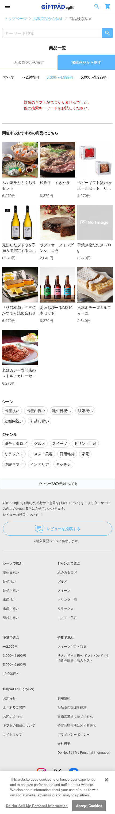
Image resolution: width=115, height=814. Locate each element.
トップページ (15, 18)
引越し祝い (11, 617)
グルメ (62, 581)
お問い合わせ (12, 716)
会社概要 (63, 743)
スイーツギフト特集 (71, 646)
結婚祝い (9, 581)
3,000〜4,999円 (60, 77)
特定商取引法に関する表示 (76, 725)
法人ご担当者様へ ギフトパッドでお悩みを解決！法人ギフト (83, 657)
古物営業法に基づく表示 (75, 716)
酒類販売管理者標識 (71, 707)
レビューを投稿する (63, 528)
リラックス (65, 608)
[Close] (106, 780)
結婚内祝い (11, 590)
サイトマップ (12, 734)
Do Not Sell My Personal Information (37, 805)
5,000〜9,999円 (94, 77)
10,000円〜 (11, 673)
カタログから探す (29, 62)
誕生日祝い (11, 572)
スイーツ (63, 590)
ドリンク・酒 (67, 599)
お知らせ (9, 698)
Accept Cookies (89, 805)
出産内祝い (11, 608)
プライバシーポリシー (73, 734)
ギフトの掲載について (19, 725)
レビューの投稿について (20, 514)
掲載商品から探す (48, 18)
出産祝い (9, 599)
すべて (8, 77)
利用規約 (63, 698)
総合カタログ (67, 572)
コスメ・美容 (67, 617)
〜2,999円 (30, 77)
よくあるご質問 (14, 707)
